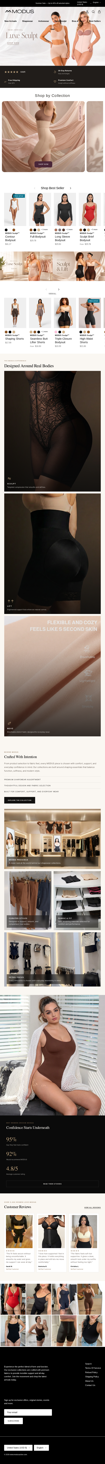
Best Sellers (95, 21)
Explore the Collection (19, 800)
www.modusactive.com (18, 1455)
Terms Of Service (93, 1368)
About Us (89, 1381)
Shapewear (27, 21)
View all (52, 293)
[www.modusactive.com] (21, 12)
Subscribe (13, 1421)
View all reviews (92, 1207)
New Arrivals (11, 21)
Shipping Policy (92, 1376)
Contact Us (90, 1385)
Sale (52, 29)
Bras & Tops (78, 21)
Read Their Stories (52, 1184)
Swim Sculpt (60, 21)
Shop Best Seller (52, 188)
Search (88, 1364)
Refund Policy (91, 1372)
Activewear (43, 21)
